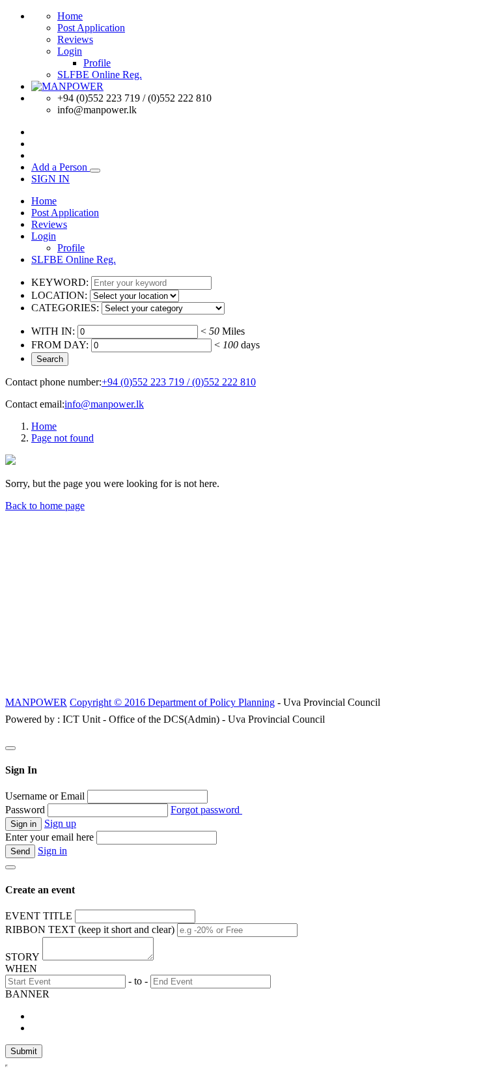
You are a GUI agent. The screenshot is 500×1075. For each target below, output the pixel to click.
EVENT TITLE (38, 915)
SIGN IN (50, 178)
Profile (97, 62)
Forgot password (206, 809)
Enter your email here (49, 837)
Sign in (52, 850)
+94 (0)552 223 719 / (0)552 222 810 (179, 381)
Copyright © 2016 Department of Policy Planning (172, 702)
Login (69, 51)
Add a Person (60, 167)
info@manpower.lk (104, 404)
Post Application (91, 27)
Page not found (62, 437)
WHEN (21, 968)
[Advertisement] (250, 603)
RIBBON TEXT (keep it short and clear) (89, 929)
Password (25, 809)
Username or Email (45, 796)
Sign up (60, 823)
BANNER (27, 993)
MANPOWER (36, 702)
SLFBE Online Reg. (99, 74)
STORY (22, 956)
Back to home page (45, 505)
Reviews (75, 39)
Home (70, 15)
